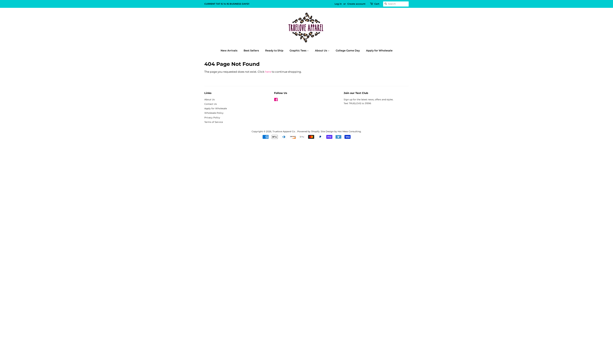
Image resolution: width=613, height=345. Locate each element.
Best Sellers (251, 50)
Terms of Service (213, 122)
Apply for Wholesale (379, 50)
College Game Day (348, 50)
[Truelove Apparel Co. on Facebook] (276, 100)
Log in (338, 3)
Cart (376, 3)
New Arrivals (229, 50)
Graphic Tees (298, 50)
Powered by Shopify (308, 131)
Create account (356, 3)
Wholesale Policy (213, 112)
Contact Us (210, 104)
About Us (321, 50)
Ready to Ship (274, 50)
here (268, 71)
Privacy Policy (212, 117)
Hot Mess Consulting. (349, 131)
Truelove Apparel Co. (284, 131)
